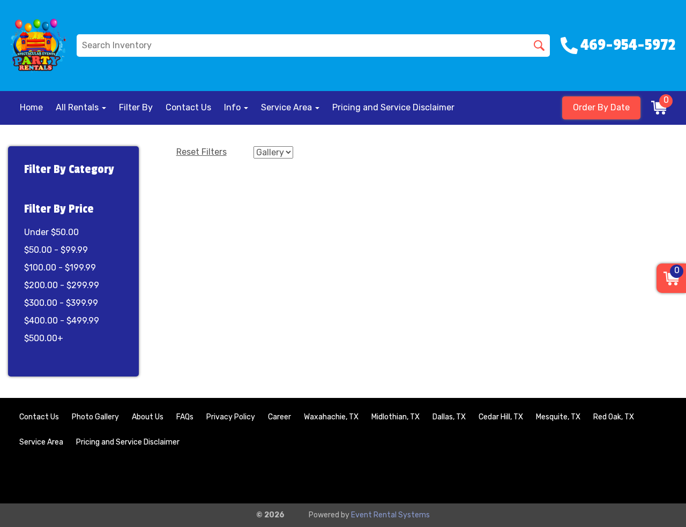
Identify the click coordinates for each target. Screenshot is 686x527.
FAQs (184, 416)
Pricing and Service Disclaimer (393, 107)
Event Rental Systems (390, 515)
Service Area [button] (287, 107)
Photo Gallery (95, 416)
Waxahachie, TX (331, 416)
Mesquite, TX (558, 416)
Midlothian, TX (395, 416)
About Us (147, 416)
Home (31, 107)
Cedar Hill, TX (501, 416)
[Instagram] (657, 477)
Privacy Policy (230, 416)
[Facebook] (628, 477)
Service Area (41, 442)
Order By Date (601, 107)
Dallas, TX (449, 416)
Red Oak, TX (613, 416)
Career (279, 416)
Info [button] (233, 107)
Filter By (136, 107)
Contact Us (188, 107)
